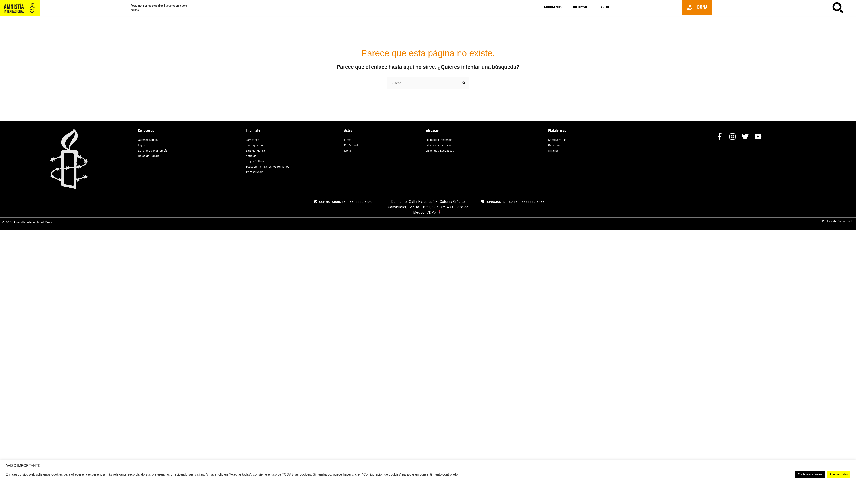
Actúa (605, 7)
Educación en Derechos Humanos (267, 166)
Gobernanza (555, 145)
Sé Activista (352, 145)
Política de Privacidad (837, 221)
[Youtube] (758, 137)
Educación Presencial (439, 139)
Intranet (553, 150)
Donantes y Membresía (152, 150)
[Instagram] (732, 137)
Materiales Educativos (439, 150)
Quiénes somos (148, 139)
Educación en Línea (438, 145)
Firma (348, 139)
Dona (347, 150)
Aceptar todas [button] (839, 474)
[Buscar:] (428, 83)
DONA (799, 24)
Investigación (254, 145)
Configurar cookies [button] (810, 474)
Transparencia (254, 172)
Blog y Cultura (255, 161)
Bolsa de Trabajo (149, 156)
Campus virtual (557, 139)
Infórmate (581, 7)
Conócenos (553, 7)
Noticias (251, 156)
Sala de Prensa (255, 150)
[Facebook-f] (719, 137)
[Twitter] (745, 137)
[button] (697, 7)
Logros (142, 145)
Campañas (252, 139)
